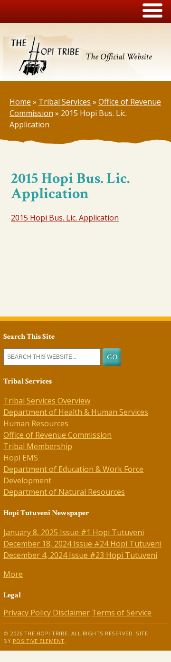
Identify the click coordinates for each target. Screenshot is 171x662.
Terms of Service (122, 612)
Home (20, 101)
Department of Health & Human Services (75, 412)
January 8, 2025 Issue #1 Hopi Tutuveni (73, 532)
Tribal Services (64, 101)
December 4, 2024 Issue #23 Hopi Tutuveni (80, 555)
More (13, 574)
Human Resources (35, 423)
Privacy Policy (28, 612)
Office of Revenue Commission (57, 435)
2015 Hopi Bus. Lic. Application (65, 217)
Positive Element (39, 640)
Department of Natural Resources (64, 492)
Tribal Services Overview (46, 400)
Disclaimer (71, 612)
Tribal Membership (37, 446)
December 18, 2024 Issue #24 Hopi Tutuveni (82, 543)
